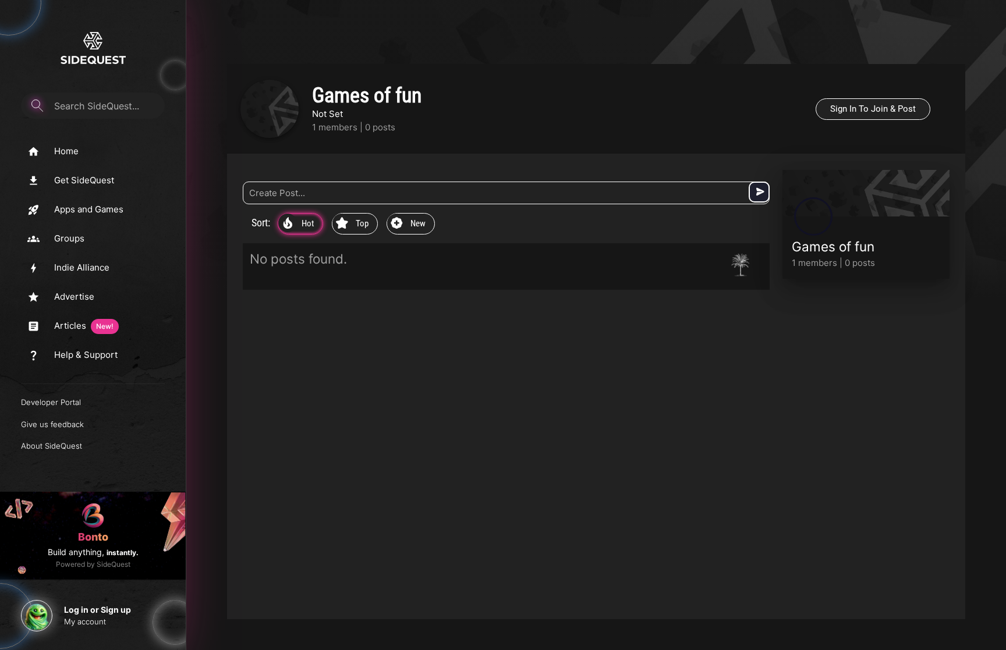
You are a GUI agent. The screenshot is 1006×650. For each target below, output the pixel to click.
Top (352, 224)
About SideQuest (51, 445)
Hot (298, 224)
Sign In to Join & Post (873, 109)
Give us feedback (52, 424)
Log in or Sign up (97, 610)
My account (85, 621)
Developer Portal (51, 402)
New (408, 224)
